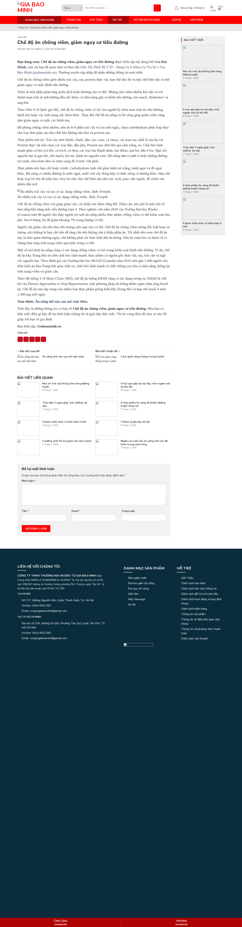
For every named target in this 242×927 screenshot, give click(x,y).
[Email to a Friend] (32, 339)
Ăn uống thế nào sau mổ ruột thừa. (61, 301)
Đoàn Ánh (60, 49)
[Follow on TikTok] (28, 645)
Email (76, 511)
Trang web (128, 511)
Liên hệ (176, 19)
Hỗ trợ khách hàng (147, 19)
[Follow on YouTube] (36, 645)
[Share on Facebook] (20, 339)
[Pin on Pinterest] (37, 339)
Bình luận (29, 481)
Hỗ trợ (184, 568)
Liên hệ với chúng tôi (38, 566)
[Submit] (157, 8)
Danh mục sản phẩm (144, 568)
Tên (25, 511)
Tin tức (117, 19)
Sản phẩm (196, 19)
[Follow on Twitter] (32, 645)
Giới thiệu (96, 19)
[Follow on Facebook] (19, 645)
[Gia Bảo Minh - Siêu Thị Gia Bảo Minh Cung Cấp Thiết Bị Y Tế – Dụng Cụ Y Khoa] (36, 8)
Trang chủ (73, 19)
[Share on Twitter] (26, 339)
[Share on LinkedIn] (43, 339)
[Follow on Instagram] (23, 645)
